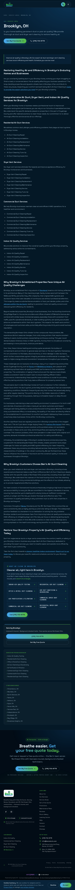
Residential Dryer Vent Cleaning (17, 676)
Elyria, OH (9, 703)
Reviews (42, 811)
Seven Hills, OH (11, 706)
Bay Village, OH (11, 718)
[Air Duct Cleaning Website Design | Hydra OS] (32, 874)
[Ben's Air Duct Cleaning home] (9, 4)
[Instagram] (11, 812)
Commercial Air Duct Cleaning (16, 673)
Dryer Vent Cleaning (10, 844)
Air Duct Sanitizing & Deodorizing (17, 665)
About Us (42, 794)
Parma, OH (10, 697)
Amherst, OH (11, 700)
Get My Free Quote (14, 41)
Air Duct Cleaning (9, 847)
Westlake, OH (11, 692)
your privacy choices (27, 887)
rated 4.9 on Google (23, 579)
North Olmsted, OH (13, 695)
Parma (31, 367)
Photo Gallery (43, 814)
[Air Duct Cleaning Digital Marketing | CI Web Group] (44, 874)
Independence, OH (13, 712)
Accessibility (61, 863)
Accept (65, 885)
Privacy (48, 863)
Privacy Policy (8, 887)
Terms (54, 863)
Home (5, 15)
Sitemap (42, 829)
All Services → (8, 850)
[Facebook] (6, 812)
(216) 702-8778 (39, 41)
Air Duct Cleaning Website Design (29, 878)
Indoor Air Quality (9, 838)
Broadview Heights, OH (14, 721)
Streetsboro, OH (12, 689)
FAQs (41, 820)
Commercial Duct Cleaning (12, 841)
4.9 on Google (11, 818)
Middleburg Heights (44, 367)
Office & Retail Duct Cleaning (16, 662)
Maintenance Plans (45, 808)
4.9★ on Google (43, 739)
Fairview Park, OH (12, 709)
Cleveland (43, 290)
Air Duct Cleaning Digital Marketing (50, 878)
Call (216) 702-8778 (17, 615)
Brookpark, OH (11, 715)
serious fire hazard (54, 424)
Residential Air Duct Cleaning (16, 659)
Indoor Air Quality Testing (15, 656)
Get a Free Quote (45, 803)
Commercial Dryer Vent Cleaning (17, 671)
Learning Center (44, 817)
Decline (53, 885)
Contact (42, 826)
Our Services (43, 797)
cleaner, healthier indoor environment (40, 551)
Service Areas (14, 15)
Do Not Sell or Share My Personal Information (58, 867)
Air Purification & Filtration (15, 668)
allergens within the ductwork (15, 304)
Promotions (43, 805)
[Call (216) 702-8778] (63, 4)
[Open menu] (68, 4)
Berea (23, 506)
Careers (42, 823)
